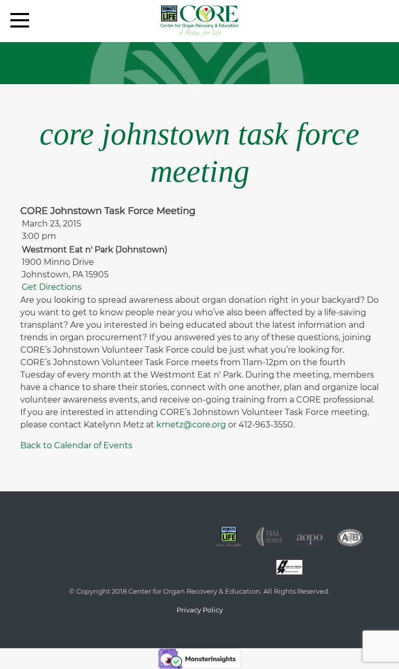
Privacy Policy (200, 610)
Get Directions (52, 287)
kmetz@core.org (191, 425)
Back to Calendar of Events (76, 445)
